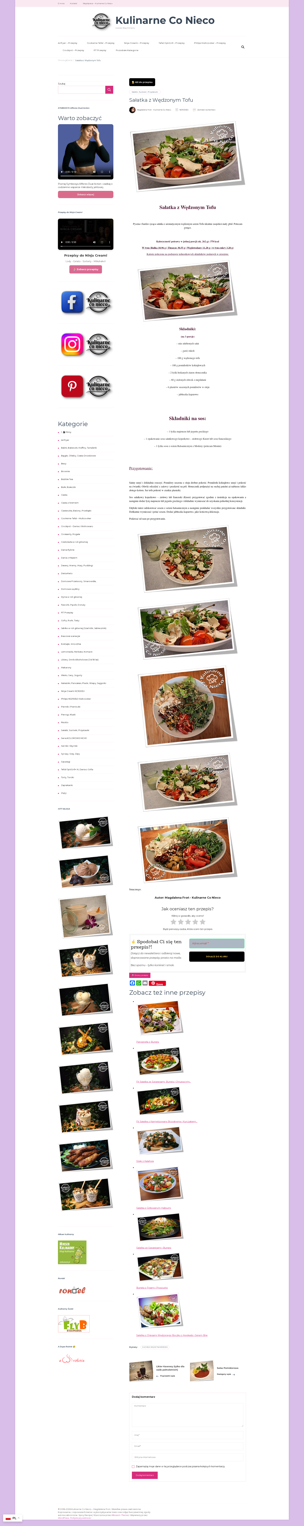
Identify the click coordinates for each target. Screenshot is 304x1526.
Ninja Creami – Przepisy (136, 43)
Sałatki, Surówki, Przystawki (145, 92)
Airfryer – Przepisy (67, 43)
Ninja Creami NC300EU (73, 691)
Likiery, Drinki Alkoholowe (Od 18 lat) (80, 659)
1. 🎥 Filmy (66, 432)
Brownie (65, 471)
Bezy (63, 463)
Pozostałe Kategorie (127, 50)
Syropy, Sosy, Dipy (70, 754)
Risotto (64, 722)
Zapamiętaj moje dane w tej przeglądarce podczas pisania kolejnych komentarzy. (180, 1466)
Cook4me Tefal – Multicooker (76, 518)
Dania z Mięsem (69, 558)
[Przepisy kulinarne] (72, 1242)
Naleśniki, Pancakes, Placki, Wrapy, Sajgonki (83, 683)
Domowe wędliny (70, 589)
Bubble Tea (67, 479)
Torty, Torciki (67, 777)
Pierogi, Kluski (68, 714)
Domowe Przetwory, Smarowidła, (78, 581)
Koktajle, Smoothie (71, 644)
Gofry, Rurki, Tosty (70, 620)
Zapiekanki (67, 785)
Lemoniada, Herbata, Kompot (76, 652)
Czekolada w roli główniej (74, 542)
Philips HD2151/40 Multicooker (76, 699)
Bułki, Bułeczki (68, 487)
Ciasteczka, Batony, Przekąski (76, 511)
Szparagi (65, 762)
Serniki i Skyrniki (69, 746)
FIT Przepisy (100, 50)
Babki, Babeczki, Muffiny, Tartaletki (79, 448)
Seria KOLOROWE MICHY (74, 738)
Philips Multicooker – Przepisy (210, 43)
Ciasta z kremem (70, 503)
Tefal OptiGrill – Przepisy (172, 43)
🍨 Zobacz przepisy (85, 269)
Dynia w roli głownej (71, 597)
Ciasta (64, 495)
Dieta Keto (67, 573)
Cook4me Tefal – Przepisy (101, 43)
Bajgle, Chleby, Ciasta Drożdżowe (78, 456)
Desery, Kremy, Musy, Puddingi (77, 565)
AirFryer (65, 440)
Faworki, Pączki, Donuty (73, 605)
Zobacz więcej (85, 194)
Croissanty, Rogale (70, 534)
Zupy (63, 793)
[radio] (173, 922)
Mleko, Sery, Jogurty (71, 675)
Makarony (66, 667)
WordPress (63, 1518)
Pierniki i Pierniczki (70, 707)
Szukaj (61, 83)
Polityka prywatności (80, 1518)
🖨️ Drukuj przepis (140, 975)
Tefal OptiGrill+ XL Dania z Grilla (77, 769)
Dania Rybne (67, 550)
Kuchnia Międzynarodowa (155, 1347)
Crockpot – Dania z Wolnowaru (77, 526)
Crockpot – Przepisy (73, 50)
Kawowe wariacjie (70, 636)
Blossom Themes (120, 1515)
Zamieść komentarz (206, 110)
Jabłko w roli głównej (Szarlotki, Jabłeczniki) (83, 628)
